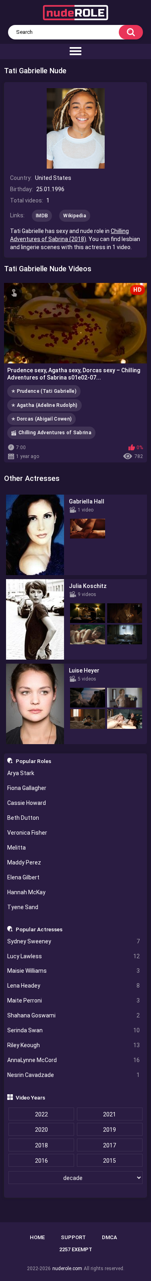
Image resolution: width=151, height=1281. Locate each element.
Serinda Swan (73, 1030)
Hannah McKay (26, 892)
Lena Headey (73, 985)
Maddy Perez (24, 862)
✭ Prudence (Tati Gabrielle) (44, 391)
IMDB (42, 216)
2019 (109, 1129)
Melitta (16, 847)
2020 (41, 1129)
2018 (41, 1145)
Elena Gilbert (23, 877)
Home (37, 1237)
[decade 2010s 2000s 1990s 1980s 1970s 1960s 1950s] (75, 1178)
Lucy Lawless (73, 956)
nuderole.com (67, 1268)
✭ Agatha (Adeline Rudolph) (44, 405)
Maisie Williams (73, 970)
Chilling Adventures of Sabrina (55, 432)
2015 (109, 1160)
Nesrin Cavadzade (73, 1075)
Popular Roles (33, 761)
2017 (109, 1145)
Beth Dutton (23, 818)
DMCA (109, 1237)
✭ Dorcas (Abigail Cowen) (41, 419)
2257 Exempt (75, 1249)
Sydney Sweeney (73, 941)
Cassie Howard (26, 803)
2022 (41, 1114)
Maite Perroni (73, 1000)
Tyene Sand (22, 907)
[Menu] (75, 51)
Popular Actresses (39, 929)
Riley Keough (73, 1045)
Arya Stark (20, 773)
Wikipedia (74, 216)
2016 (41, 1160)
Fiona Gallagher (26, 788)
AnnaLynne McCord (73, 1060)
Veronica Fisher (27, 832)
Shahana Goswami (73, 1015)
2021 (109, 1114)
